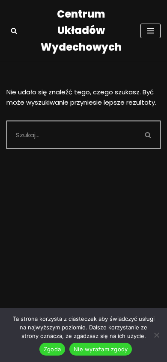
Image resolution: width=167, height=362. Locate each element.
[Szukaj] (14, 30)
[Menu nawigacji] (150, 31)
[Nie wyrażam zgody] (156, 335)
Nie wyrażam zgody (101, 349)
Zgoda (52, 349)
